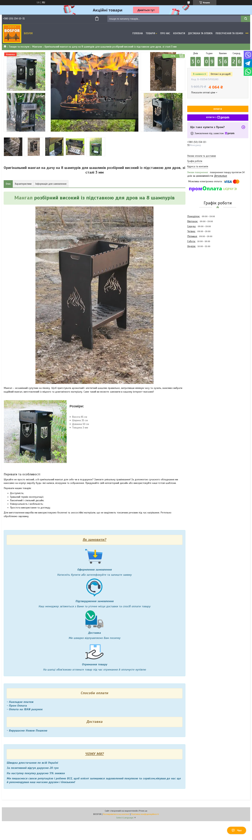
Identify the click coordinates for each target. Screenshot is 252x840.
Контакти (179, 33)
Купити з (211, 117)
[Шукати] (245, 19)
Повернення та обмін (229, 33)
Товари (150, 33)
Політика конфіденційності (145, 814)
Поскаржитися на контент (116, 814)
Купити (217, 109)
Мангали (37, 46)
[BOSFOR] (12, 33)
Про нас (165, 33)
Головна (137, 33)
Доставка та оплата (200, 33)
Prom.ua (143, 811)
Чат (239, 830)
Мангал (23, 197)
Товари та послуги (19, 46)
